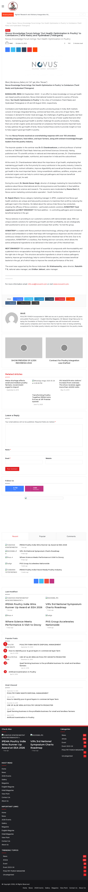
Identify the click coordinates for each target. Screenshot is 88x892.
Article (64, 739)
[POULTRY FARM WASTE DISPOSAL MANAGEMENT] (11, 645)
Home (8, 23)
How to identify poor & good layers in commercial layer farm (34, 651)
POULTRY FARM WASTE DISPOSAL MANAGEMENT (40, 645)
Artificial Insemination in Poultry (22, 672)
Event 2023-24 (67, 746)
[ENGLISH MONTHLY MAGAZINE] (13, 6)
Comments (71, 536)
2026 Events (6, 776)
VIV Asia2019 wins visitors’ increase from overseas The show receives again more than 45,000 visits (70, 384)
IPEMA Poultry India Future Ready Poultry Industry (41, 570)
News (14, 23)
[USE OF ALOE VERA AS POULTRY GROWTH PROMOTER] (11, 658)
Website (49, 458)
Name (8, 450)
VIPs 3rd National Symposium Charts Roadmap (39, 551)
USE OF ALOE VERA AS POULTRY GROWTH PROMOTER (43, 657)
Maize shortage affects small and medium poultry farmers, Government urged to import (16, 384)
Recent (15, 536)
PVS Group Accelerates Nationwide (34, 564)
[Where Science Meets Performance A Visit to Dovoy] (11, 558)
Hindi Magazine (8, 790)
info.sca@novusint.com (37, 284)
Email (8, 458)
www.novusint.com (61, 284)
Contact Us (6, 797)
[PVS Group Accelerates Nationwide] (11, 564)
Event (64, 742)
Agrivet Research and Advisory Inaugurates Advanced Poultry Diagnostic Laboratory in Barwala (49, 14)
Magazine (5, 783)
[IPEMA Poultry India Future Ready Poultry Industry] (11, 571)
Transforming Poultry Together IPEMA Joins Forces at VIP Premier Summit (41, 398)
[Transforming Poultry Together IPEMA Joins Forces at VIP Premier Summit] (44, 386)
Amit (11, 43)
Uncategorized (67, 756)
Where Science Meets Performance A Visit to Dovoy (42, 557)
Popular (42, 536)
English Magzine (8, 787)
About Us (5, 801)
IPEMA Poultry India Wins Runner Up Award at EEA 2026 (43, 545)
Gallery (4, 779)
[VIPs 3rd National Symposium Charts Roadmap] (11, 552)
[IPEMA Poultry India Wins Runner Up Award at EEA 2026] (11, 546)
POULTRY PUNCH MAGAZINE (73, 750)
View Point (6, 794)
